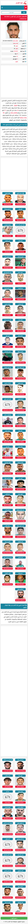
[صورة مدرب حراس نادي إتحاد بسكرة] (20, 329)
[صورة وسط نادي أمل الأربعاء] (20, 816)
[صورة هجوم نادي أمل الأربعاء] (7, 848)
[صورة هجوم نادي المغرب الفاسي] (20, 895)
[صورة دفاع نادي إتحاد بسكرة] (7, 265)
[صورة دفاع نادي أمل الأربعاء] (7, 832)
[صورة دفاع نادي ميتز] (7, 769)
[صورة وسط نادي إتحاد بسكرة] (7, 202)
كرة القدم (19, 2)
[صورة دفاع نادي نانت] (20, 784)
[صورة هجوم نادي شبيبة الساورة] (7, 800)
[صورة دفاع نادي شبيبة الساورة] (20, 800)
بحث (24, 12)
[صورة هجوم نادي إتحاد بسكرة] (20, 202)
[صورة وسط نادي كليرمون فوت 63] (7, 784)
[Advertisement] (14, 81)
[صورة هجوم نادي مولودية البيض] (7, 895)
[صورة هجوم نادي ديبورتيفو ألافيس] (20, 769)
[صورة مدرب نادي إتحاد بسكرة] (7, 234)
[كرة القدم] (25, 7)
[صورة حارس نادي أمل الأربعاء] (7, 879)
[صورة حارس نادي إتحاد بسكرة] (7, 218)
